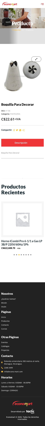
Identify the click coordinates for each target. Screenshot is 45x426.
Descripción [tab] (21, 142)
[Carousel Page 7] (28, 254)
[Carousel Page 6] (26, 254)
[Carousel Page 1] (14, 254)
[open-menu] (42, 4)
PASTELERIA (15, 114)
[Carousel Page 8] (30, 254)
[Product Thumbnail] (36, 59)
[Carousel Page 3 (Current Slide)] (19, 254)
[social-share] (14, 130)
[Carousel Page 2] (16, 254)
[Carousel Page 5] (23, 254)
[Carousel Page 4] (21, 254)
